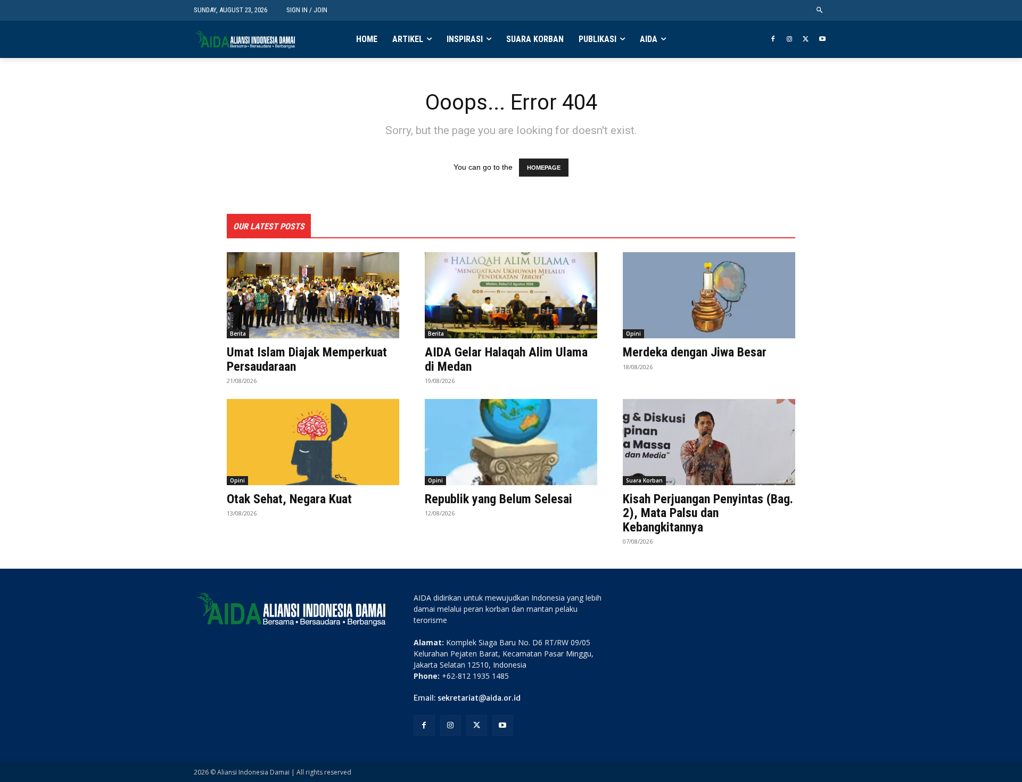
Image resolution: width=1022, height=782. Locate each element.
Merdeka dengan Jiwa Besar (695, 352)
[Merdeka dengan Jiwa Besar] (709, 295)
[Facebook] (773, 40)
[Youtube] (822, 40)
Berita (238, 333)
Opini (633, 333)
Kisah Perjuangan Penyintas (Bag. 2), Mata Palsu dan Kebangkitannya (708, 513)
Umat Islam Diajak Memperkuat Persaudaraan (307, 359)
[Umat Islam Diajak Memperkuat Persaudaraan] (313, 295)
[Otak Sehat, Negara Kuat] (313, 442)
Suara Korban (644, 480)
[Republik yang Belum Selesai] (511, 442)
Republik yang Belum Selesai (498, 499)
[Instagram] (790, 40)
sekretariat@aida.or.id (479, 698)
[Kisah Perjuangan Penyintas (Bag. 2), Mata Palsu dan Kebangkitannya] (709, 442)
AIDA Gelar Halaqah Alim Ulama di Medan (506, 359)
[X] (806, 40)
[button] (820, 10)
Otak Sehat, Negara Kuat (289, 499)
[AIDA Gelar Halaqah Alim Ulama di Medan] (511, 295)
